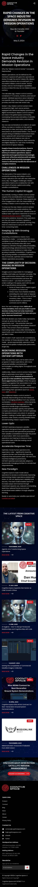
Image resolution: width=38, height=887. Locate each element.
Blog (3, 807)
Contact (5, 804)
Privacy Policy (6, 820)
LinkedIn (7, 835)
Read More (5, 555)
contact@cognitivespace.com (15, 829)
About (4, 814)
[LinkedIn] (17, 36)
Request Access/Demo (17, 774)
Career (4, 817)
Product (4, 801)
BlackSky (12, 392)
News (4, 811)
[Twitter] (20, 36)
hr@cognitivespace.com (13, 832)
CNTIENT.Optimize (17, 402)
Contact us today (8, 498)
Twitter (7, 839)
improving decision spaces (11, 216)
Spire (4, 392)
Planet (31, 390)
